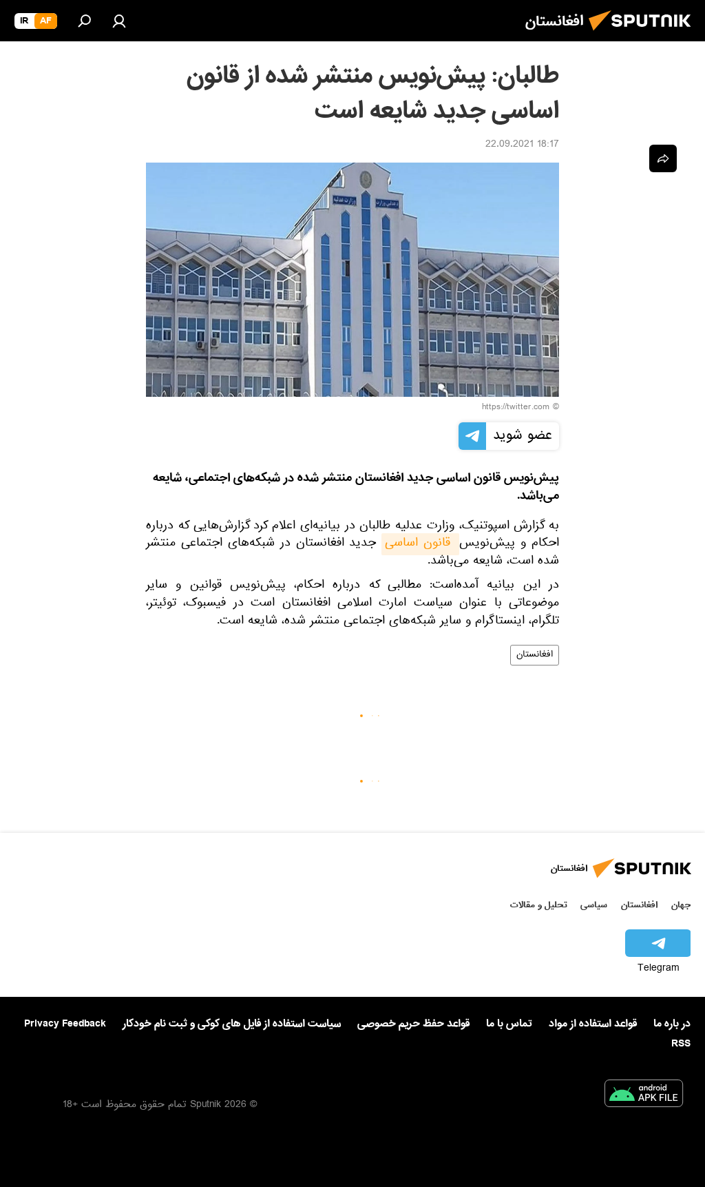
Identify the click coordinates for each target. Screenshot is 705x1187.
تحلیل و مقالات (538, 905)
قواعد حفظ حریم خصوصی (413, 1023)
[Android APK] (644, 1096)
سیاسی (593, 905)
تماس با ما (509, 1024)
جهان (681, 905)
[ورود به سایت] (119, 20)
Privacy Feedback (65, 1024)
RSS (681, 1043)
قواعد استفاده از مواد (593, 1023)
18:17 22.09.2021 (522, 145)
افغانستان (534, 655)
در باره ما (672, 1023)
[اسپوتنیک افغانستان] (643, 34)
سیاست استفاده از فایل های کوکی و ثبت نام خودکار (232, 1023)
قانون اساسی (420, 544)
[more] (663, 158)
